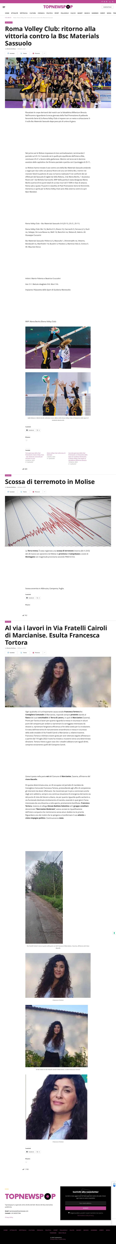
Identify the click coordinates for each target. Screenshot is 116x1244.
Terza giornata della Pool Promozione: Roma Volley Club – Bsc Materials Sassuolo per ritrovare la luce (34, 455)
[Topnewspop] (58, 7)
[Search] (112, 1)
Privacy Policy (9, 1217)
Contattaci (107, 7)
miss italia (62, 1233)
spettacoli (24, 13)
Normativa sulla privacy (85, 1215)
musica (87, 13)
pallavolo (65, 13)
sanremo (95, 13)
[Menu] (4, 7)
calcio (73, 13)
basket (80, 13)
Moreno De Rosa (11, 49)
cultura (33, 13)
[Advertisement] (58, 138)
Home (7, 13)
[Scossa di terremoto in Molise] (58, 521)
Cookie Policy (62, 1239)
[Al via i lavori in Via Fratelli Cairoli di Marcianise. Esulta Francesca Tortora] (58, 682)
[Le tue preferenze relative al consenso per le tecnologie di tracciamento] (114, 933)
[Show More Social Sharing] (44, 53)
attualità (14, 13)
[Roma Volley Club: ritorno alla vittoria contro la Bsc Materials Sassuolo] (58, 82)
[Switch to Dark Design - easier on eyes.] (110, 1)
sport (57, 13)
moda (109, 13)
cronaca (41, 13)
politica (49, 13)
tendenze (53, 1233)
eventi (102, 13)
